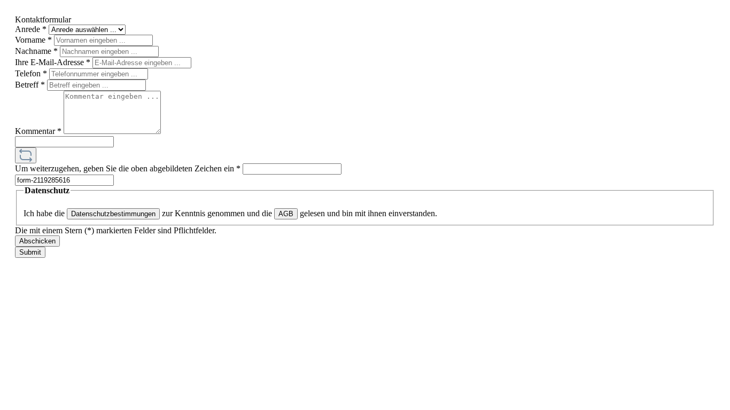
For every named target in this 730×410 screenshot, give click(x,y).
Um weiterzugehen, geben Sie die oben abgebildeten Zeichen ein (127, 168)
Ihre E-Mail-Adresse (52, 62)
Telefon (31, 73)
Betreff (30, 84)
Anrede (30, 29)
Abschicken (37, 241)
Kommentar (38, 131)
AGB (285, 214)
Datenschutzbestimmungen (113, 214)
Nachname (36, 51)
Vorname (33, 39)
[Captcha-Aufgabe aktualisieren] (25, 155)
